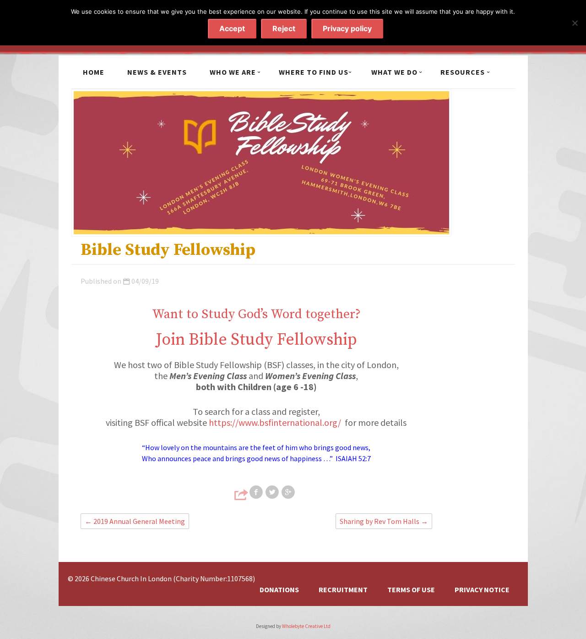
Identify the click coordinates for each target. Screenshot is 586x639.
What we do (394, 72)
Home (93, 72)
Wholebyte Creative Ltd (306, 626)
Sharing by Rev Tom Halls (384, 521)
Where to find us (313, 72)
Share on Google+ (289, 492)
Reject (283, 28)
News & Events (157, 72)
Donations (279, 589)
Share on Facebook (257, 492)
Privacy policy (347, 28)
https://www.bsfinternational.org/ (275, 422)
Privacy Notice (482, 589)
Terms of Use (411, 589)
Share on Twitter (273, 492)
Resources (462, 72)
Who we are (233, 72)
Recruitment (343, 589)
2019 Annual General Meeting (135, 521)
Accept (232, 28)
